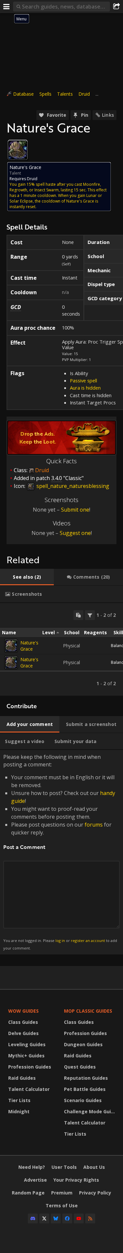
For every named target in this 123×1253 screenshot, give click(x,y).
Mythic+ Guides (26, 1055)
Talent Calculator (29, 1089)
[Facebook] (67, 1218)
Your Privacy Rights (76, 1180)
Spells (45, 94)
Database (23, 94)
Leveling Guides (27, 1044)
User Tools (64, 1167)
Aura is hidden (85, 387)
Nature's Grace (29, 645)
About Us (94, 1167)
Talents (65, 94)
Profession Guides (29, 1067)
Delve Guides (23, 1033)
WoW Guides (23, 1011)
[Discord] (33, 1218)
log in (60, 940)
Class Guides (23, 1022)
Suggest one (75, 533)
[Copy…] (78, 615)
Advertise (35, 1180)
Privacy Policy (95, 1193)
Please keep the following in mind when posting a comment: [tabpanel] (60, 851)
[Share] (116, 6)
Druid (84, 94)
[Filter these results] (90, 615)
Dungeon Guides (83, 1044)
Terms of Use (62, 1205)
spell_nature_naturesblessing (72, 486)
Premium (61, 1193)
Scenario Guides (83, 1100)
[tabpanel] (61, 649)
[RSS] (90, 1218)
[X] (44, 1218)
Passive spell (83, 380)
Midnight (19, 1111)
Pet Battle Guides (85, 1089)
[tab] (27, 577)
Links (108, 115)
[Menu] (6, 6)
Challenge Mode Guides (90, 1111)
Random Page (28, 1193)
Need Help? (31, 1167)
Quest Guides (80, 1067)
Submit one (75, 509)
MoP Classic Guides (88, 1011)
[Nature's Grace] (11, 645)
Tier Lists (19, 1100)
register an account (88, 940)
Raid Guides (22, 1078)
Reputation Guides (86, 1078)
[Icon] (18, 150)
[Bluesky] (56, 1218)
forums (94, 824)
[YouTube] (79, 1218)
